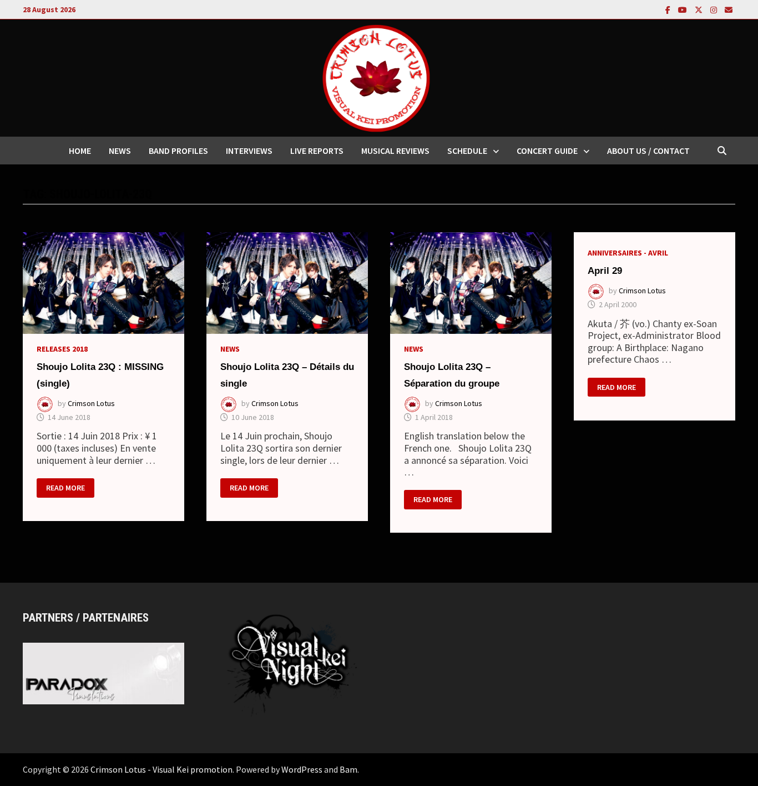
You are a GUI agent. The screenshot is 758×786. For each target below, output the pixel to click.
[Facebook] (669, 9)
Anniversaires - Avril (628, 253)
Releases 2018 (62, 349)
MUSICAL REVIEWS (395, 150)
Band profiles (178, 150)
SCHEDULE (467, 150)
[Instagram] (715, 9)
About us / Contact (648, 150)
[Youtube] (683, 9)
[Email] (728, 9)
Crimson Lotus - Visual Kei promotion (161, 769)
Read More (65, 488)
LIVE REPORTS (316, 150)
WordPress (301, 769)
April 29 (605, 271)
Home (80, 150)
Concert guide (547, 150)
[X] (700, 9)
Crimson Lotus (91, 403)
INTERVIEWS (249, 150)
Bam (348, 769)
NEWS (120, 150)
